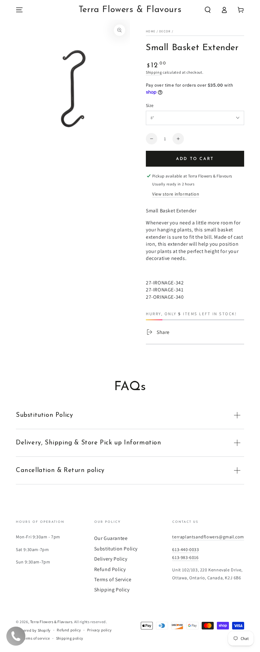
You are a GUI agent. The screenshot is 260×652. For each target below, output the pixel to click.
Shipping (154, 72)
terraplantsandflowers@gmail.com (208, 537)
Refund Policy (110, 569)
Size (150, 105)
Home (150, 31)
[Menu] (19, 10)
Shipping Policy (112, 589)
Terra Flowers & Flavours (51, 621)
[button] (207, 10)
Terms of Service (113, 579)
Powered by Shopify (33, 630)
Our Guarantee (111, 538)
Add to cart (195, 159)
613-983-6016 (185, 557)
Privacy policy (99, 630)
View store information (175, 194)
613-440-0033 (185, 549)
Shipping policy (69, 638)
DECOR (165, 31)
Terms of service (36, 638)
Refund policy (69, 630)
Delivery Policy (110, 559)
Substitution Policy (116, 548)
